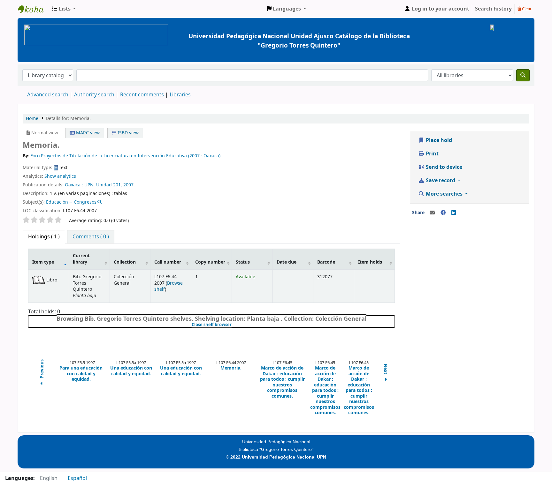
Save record (440, 180)
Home (32, 118)
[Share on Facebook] (443, 213)
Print (432, 154)
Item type (43, 262)
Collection (125, 262)
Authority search (94, 95)
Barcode (326, 262)
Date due (286, 262)
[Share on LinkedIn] (453, 213)
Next (385, 370)
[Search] (523, 75)
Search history (493, 9)
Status (243, 262)
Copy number (210, 262)
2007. (129, 185)
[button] (64, 9)
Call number (167, 262)
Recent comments (142, 95)
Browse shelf (168, 286)
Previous (42, 369)
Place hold (438, 140)
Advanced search (47, 95)
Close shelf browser (233, 324)
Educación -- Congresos (71, 202)
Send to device (443, 167)
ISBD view (127, 133)
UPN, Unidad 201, (103, 185)
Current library (81, 258)
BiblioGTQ (34, 9)
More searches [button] (444, 194)
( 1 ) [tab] (44, 237)
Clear (526, 9)
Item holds (370, 262)
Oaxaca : (74, 185)
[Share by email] (432, 213)
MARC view (87, 133)
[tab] (90, 236)
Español (77, 478)
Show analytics (60, 176)
